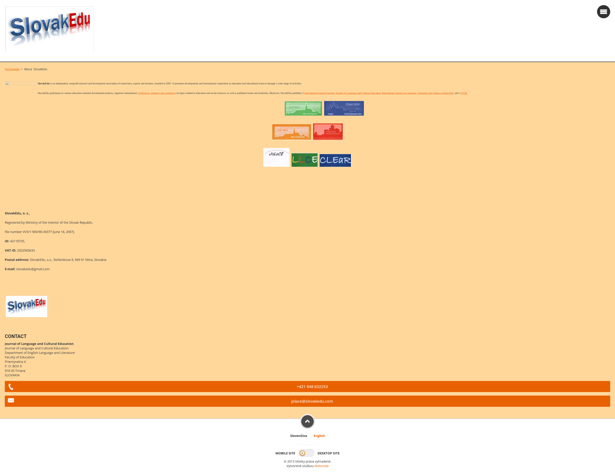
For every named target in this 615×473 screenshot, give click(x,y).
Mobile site (285, 453)
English (319, 436)
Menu (603, 11)
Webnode (322, 466)
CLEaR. (463, 93)
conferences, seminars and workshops (157, 93)
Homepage (12, 69)
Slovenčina (298, 436)
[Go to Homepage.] (300, 31)
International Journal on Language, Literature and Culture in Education (417, 93)
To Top (307, 421)
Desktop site (329, 453)
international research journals (319, 93)
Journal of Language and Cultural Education (358, 93)
